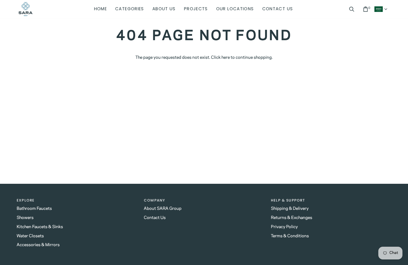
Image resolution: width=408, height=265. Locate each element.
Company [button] (154, 200)
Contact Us (155, 218)
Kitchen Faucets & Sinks (40, 227)
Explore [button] (25, 200)
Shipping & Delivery (290, 209)
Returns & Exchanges (291, 218)
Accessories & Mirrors (38, 245)
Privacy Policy (284, 227)
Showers (25, 218)
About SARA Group (163, 209)
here (225, 57)
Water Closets (30, 236)
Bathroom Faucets (34, 209)
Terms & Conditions (290, 236)
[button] (129, 9)
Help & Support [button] (288, 200)
